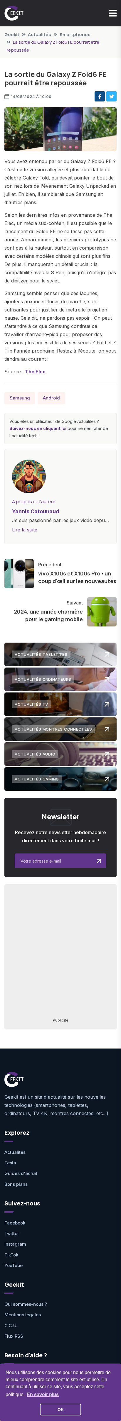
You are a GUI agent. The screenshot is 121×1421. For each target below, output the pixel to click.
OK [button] (61, 1409)
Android (51, 398)
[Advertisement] (60, 950)
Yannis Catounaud (35, 511)
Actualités (39, 34)
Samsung (20, 398)
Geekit (11, 34)
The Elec (35, 372)
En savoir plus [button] (43, 1394)
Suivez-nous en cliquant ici (37, 428)
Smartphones (75, 34)
